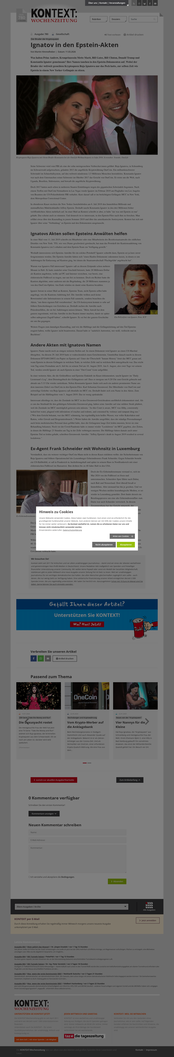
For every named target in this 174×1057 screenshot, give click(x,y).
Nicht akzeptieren (104, 544)
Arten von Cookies (121, 536)
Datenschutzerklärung (72, 530)
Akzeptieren (126, 544)
